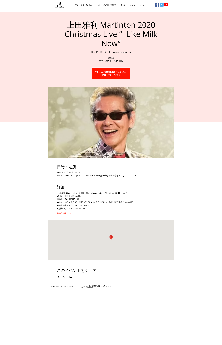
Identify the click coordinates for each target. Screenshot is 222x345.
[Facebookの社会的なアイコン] (157, 5)
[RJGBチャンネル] (166, 5)
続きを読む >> (64, 213)
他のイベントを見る (111, 75)
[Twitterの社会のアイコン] (162, 5)
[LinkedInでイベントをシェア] (71, 277)
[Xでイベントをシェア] (64, 277)
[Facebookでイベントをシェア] (58, 277)
